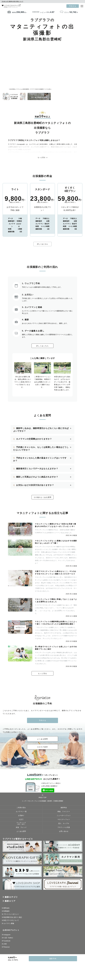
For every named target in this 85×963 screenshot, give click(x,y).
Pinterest (6, 947)
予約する (72, 6)
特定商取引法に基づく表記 (12, 917)
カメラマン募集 (8, 923)
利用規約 (6, 911)
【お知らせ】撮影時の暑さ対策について (12, 1)
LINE (5, 944)
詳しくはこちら (42, 244)
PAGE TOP (42, 797)
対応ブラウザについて (11, 920)
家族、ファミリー (64, 811)
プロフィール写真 (64, 827)
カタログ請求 (42, 747)
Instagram (6, 935)
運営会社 (6, 908)
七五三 (21, 819)
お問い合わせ (63, 831)
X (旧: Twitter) (8, 938)
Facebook (6, 941)
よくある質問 (42, 739)
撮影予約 (52, 958)
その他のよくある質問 (42, 497)
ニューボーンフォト (64, 815)
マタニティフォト (64, 819)
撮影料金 (64, 807)
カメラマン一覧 (21, 811)
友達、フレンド (21, 827)
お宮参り (21, 815)
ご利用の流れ (21, 807)
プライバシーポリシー (11, 914)
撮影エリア (10, 901)
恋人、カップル (63, 823)
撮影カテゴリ (11, 897)
